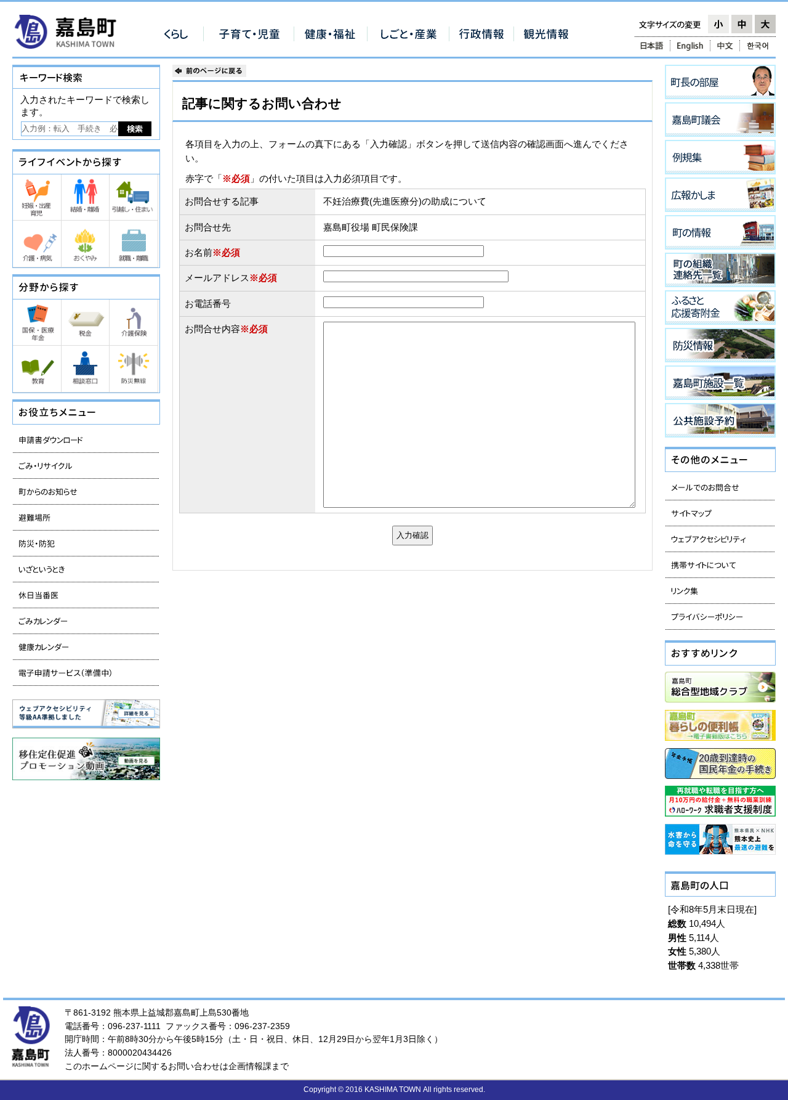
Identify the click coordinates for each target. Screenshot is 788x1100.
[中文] (724, 45)
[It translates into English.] (690, 45)
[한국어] (759, 45)
